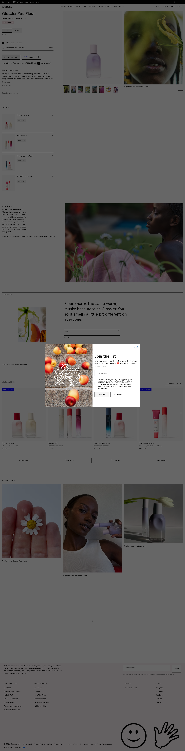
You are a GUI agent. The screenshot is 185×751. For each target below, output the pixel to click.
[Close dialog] (136, 347)
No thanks (118, 394)
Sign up (102, 394)
